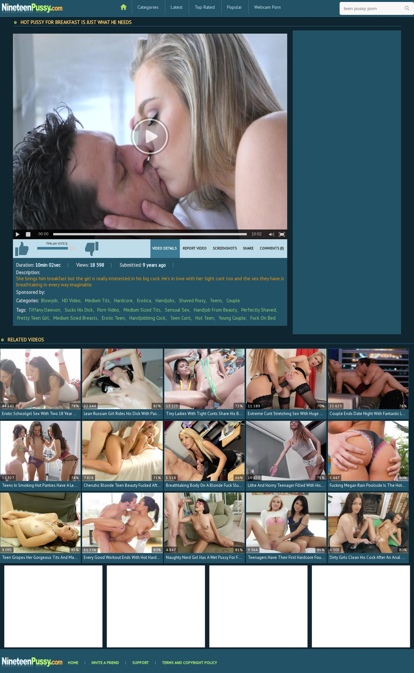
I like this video (21, 249)
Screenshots (225, 248)
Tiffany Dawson (44, 310)
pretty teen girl (33, 318)
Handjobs (165, 300)
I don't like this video (91, 249)
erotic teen (113, 318)
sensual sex (177, 310)
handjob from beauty (215, 310)
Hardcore (123, 300)
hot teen (204, 318)
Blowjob (49, 300)
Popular (234, 7)
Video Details (164, 248)
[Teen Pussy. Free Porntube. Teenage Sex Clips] (32, 7)
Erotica (144, 300)
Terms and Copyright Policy (189, 662)
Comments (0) (272, 248)
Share (248, 248)
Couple (233, 300)
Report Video (195, 248)
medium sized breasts (75, 318)
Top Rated (205, 7)
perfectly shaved (258, 310)
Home (73, 662)
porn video (108, 310)
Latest (176, 7)
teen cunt (180, 318)
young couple (232, 318)
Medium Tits (97, 300)
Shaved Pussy (192, 300)
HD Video (71, 300)
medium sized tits (142, 310)
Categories (147, 7)
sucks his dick (79, 310)
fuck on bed (263, 318)
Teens (216, 300)
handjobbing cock (147, 318)
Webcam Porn (267, 7)
